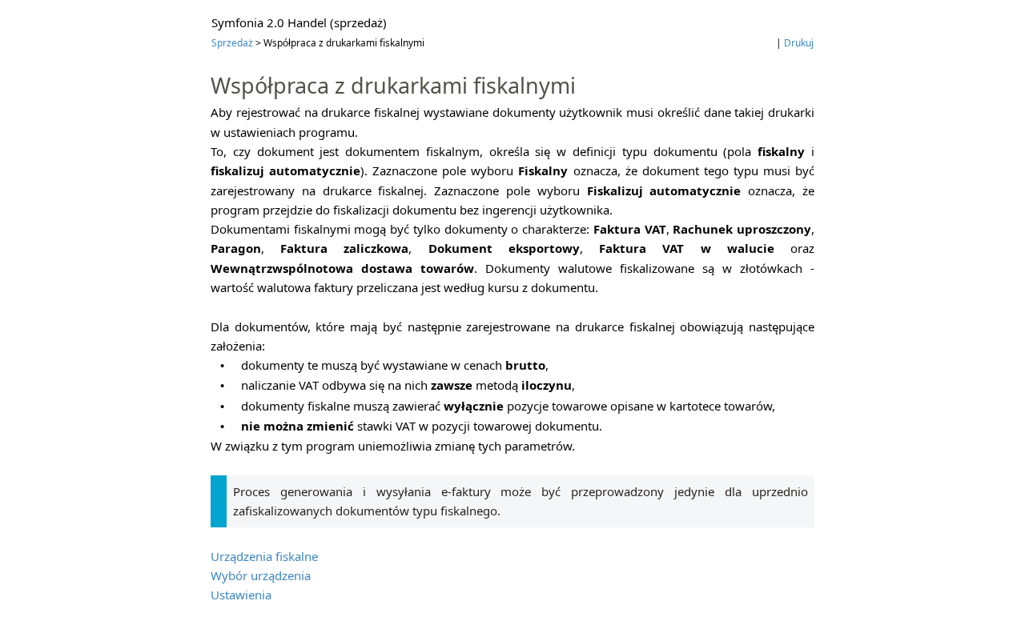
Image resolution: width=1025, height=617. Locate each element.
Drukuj (799, 43)
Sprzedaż (232, 43)
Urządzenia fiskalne (264, 556)
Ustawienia (241, 595)
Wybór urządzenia (261, 575)
